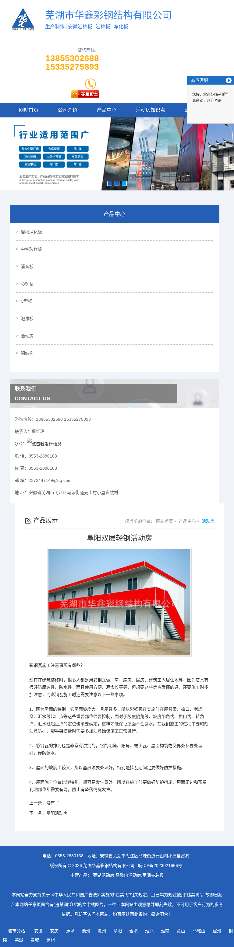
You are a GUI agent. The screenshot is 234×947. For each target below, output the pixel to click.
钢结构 (27, 353)
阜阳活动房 (57, 813)
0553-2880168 (69, 855)
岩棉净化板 (31, 231)
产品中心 (106, 110)
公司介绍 (67, 110)
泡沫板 (27, 318)
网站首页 (28, 110)
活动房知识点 (150, 110)
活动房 (27, 335)
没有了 (52, 802)
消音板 (27, 266)
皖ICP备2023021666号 (160, 865)
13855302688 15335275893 (72, 62)
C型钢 (26, 301)
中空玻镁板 (31, 249)
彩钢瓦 (27, 283)
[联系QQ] (44, 443)
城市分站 (16, 930)
